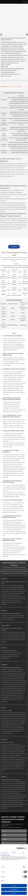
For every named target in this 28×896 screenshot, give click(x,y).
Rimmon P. (4, 610)
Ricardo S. (4, 648)
